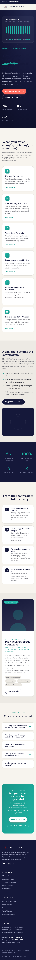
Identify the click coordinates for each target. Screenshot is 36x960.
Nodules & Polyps (8, 879)
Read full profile (13, 691)
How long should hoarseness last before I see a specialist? (16, 726)
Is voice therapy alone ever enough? (15, 764)
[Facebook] (13, 863)
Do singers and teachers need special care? (14, 755)
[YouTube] (4, 863)
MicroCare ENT (21, 956)
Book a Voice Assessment (14, 91)
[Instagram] (8, 863)
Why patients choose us (13, 402)
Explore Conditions (12, 97)
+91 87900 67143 (17, 940)
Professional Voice (8, 914)
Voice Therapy (7, 911)
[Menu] (32, 6)
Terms (10, 956)
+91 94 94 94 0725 (13, 1)
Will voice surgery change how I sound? (15, 745)
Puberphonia (6, 889)
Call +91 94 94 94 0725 (18, 826)
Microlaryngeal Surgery (9, 901)
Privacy (4, 956)
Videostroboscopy (8, 908)
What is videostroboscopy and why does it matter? (15, 736)
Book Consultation (18, 819)
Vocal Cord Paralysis (9, 882)
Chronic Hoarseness (9, 876)
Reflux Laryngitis (7, 885)
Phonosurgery (7, 905)
